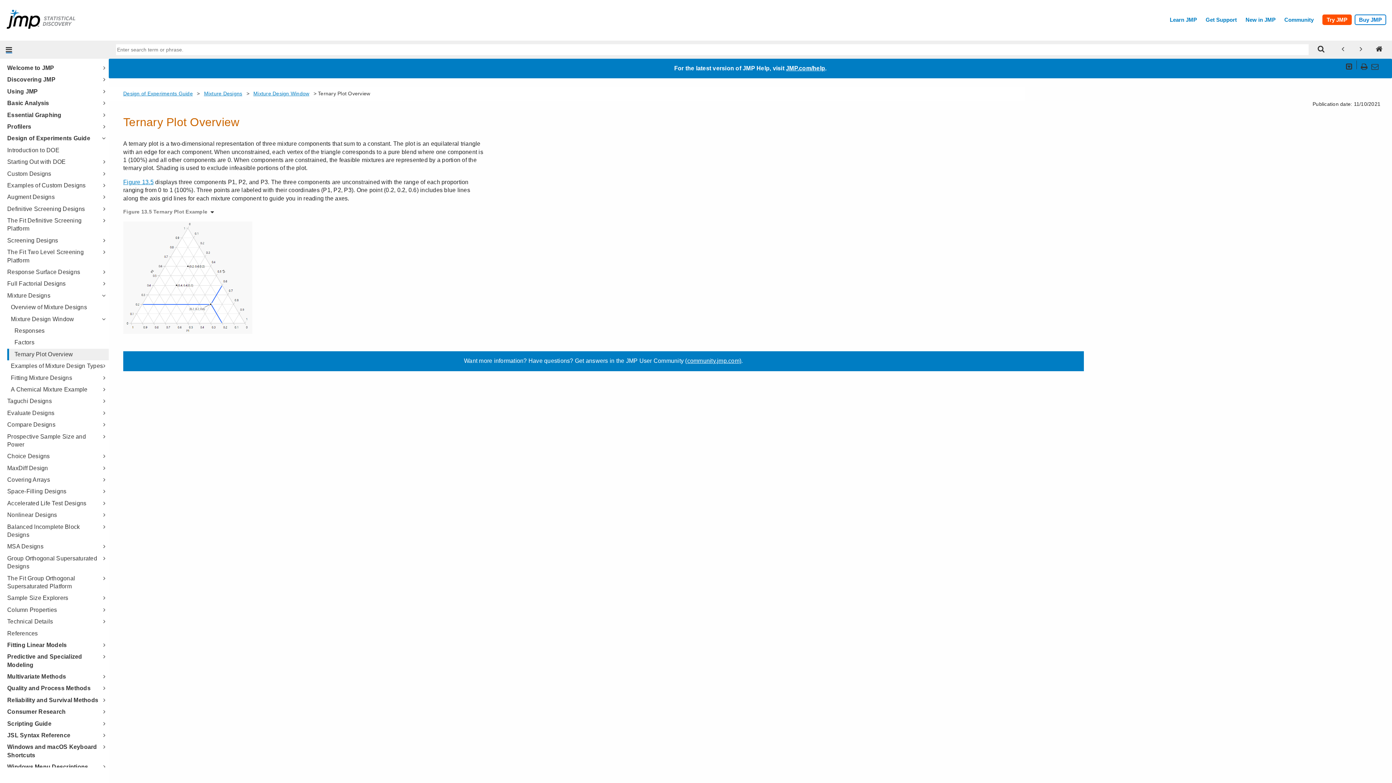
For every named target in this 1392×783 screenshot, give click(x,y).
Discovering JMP (31, 79)
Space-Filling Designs (36, 491)
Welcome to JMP (30, 68)
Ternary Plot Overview (43, 354)
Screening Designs (32, 240)
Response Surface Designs (43, 272)
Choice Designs (28, 456)
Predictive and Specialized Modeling (44, 661)
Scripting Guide (29, 724)
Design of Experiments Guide (48, 138)
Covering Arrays (28, 480)
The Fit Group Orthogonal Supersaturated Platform (41, 582)
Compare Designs (31, 425)
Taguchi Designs (29, 401)
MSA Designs (25, 546)
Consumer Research (36, 712)
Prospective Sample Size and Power (46, 441)
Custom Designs (29, 174)
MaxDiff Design (27, 468)
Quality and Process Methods (49, 688)
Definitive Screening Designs (46, 209)
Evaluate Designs (30, 413)
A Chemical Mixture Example (49, 389)
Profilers (19, 127)
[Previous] (1343, 50)
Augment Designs (31, 197)
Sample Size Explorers (37, 598)
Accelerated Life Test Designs (46, 503)
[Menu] (9, 50)
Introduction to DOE (33, 150)
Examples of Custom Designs (46, 185)
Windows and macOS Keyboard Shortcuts (52, 751)
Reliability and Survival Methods (52, 700)
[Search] (1321, 50)
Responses (29, 331)
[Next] (1361, 50)
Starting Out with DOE (36, 162)
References (22, 633)
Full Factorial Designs (36, 284)
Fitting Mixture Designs (41, 378)
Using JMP (22, 91)
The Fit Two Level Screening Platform (45, 256)
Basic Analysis (28, 103)
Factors (24, 342)
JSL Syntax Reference (38, 735)
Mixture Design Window (42, 319)
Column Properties (32, 610)
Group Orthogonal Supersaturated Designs (52, 562)
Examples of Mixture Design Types (57, 366)
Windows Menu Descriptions (47, 767)
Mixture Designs (28, 296)
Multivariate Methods (36, 677)
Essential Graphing (34, 115)
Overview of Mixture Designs (49, 307)
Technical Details (30, 621)
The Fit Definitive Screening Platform (44, 225)
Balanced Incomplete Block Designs (43, 531)
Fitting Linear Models (37, 645)
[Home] (1379, 50)
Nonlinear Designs (32, 515)
